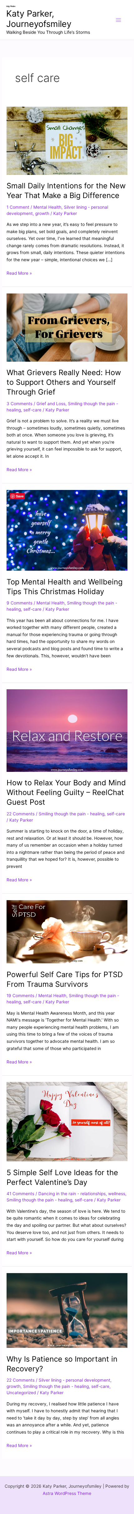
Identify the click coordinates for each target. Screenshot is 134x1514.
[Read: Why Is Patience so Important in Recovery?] (67, 1310)
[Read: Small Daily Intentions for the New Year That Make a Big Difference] (67, 140)
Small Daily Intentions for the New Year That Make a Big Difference (66, 190)
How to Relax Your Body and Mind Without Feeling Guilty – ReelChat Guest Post (66, 792)
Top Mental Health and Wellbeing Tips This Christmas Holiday (64, 586)
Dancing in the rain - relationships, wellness (81, 1193)
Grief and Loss (50, 403)
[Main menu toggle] (118, 19)
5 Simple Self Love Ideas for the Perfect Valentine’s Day (62, 1177)
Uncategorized (21, 1392)
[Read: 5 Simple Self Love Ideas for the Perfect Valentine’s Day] (67, 1121)
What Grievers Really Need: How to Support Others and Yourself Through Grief (64, 382)
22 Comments (21, 813)
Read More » (19, 273)
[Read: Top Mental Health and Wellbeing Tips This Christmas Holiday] (67, 530)
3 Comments (19, 403)
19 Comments (20, 995)
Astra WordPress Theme (67, 1493)
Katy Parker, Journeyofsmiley (38, 18)
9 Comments (19, 602)
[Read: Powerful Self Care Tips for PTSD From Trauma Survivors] (67, 931)
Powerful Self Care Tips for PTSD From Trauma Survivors (65, 979)
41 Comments (20, 1193)
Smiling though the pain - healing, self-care (82, 813)
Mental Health (47, 207)
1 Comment (18, 207)
